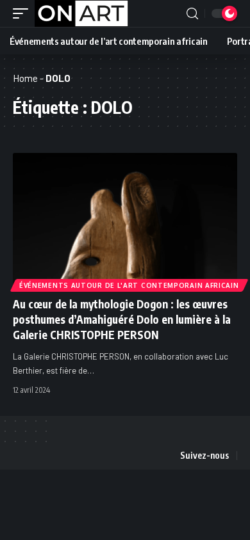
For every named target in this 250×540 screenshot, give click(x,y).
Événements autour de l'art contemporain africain (129, 285)
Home (25, 78)
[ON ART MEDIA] (81, 13)
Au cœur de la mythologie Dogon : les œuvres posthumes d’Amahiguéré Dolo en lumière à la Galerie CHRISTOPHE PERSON (122, 319)
